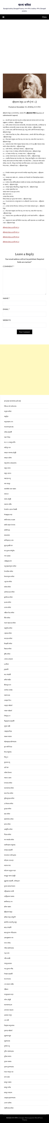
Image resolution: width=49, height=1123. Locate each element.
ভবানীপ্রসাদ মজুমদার (9, 845)
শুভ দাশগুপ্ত (7, 979)
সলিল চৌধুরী (7, 999)
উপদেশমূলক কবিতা (9, 576)
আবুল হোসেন (7, 473)
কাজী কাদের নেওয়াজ (9, 520)
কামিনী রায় (7, 530)
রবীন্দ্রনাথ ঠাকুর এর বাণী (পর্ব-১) (11, 227)
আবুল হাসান (7, 468)
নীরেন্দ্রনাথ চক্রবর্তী (9, 721)
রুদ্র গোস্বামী (7, 927)
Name (6, 298)
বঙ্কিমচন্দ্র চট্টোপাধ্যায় (10, 741)
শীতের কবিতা (7, 834)
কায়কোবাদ (7, 535)
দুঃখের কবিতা (7, 602)
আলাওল (6, 494)
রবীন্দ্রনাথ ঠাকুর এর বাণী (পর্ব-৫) (11, 242)
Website (7, 320)
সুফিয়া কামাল (7, 1056)
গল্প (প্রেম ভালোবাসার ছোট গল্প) (12, 401)
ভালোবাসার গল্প (8, 1005)
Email (6, 309)
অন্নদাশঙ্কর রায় (8, 427)
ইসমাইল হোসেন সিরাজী (10, 509)
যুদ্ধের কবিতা (7, 809)
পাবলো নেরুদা (7, 778)
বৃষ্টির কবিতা (7, 654)
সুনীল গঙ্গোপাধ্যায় (9, 1051)
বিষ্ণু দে (6, 757)
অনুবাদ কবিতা (7, 411)
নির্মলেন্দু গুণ (7, 716)
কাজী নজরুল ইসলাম (9, 525)
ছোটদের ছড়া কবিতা (9, 592)
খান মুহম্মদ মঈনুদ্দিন (9, 551)
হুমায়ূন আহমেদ (8, 1092)
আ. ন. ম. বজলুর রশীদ (9, 442)
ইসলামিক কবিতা (8, 571)
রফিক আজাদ (7, 907)
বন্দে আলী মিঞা (8, 747)
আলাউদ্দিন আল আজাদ (10, 489)
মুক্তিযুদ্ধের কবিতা (9, 798)
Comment (8, 266)
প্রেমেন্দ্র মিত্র (8, 731)
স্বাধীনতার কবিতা (8, 1108)
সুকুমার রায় (7, 1041)
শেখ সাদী (6, 1020)
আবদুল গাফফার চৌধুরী (10, 452)
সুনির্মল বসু (7, 1046)
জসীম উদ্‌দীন (7, 680)
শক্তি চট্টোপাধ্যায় (9, 948)
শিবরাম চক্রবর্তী (8, 974)
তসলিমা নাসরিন (8, 690)
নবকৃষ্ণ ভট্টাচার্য (8, 705)
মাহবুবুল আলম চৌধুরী (9, 876)
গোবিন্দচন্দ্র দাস (8, 561)
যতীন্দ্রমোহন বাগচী (9, 891)
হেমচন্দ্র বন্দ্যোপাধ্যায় (9, 1098)
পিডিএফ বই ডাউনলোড (10, 406)
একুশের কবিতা (8, 581)
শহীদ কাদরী (7, 958)
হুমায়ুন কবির (7, 1087)
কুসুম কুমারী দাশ (8, 545)
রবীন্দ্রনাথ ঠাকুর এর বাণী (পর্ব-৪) (11, 237)
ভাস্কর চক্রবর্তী (8, 850)
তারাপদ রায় (7, 695)
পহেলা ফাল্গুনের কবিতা (10, 623)
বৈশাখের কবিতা (8, 783)
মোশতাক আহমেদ (8, 1010)
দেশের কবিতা (7, 607)
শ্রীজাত (6, 989)
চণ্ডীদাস (6, 664)
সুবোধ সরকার (7, 1061)
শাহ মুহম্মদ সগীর (8, 969)
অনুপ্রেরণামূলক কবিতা (10, 566)
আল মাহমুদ (7, 483)
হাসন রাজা (7, 1077)
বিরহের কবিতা (7, 649)
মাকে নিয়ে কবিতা (8, 793)
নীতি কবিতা (7, 618)
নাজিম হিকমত (8, 772)
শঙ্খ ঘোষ (6, 953)
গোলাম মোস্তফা (8, 659)
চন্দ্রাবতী (6, 669)
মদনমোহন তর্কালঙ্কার (10, 855)
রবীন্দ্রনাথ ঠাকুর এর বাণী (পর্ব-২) (11, 232)
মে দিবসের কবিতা (8, 803)
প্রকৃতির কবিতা (8, 628)
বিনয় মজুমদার (7, 752)
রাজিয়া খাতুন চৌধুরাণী (10, 917)
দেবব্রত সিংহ (7, 700)
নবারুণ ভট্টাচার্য (8, 711)
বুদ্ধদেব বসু (7, 762)
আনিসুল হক (7, 447)
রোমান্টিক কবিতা (8, 829)
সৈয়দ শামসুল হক (8, 1072)
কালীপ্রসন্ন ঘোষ (8, 540)
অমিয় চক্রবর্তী (8, 432)
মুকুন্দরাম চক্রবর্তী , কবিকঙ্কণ (12, 881)
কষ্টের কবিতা (7, 587)
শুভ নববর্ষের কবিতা (9, 839)
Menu (44, 17)
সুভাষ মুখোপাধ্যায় (9, 1067)
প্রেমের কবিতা (8, 633)
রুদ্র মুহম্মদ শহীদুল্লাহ (10, 932)
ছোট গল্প (6, 767)
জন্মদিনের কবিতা (8, 597)
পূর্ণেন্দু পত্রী (7, 726)
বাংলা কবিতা (24, 5)
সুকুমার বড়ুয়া (7, 1036)
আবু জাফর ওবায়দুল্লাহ (10, 463)
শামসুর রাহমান (8, 963)
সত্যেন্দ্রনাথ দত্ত (8, 994)
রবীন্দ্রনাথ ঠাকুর (8, 912)
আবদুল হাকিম (8, 458)
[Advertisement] (24, 45)
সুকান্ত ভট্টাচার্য (8, 1030)
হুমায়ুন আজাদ (7, 1082)
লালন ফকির (7, 943)
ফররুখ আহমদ (8, 736)
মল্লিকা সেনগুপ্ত (8, 860)
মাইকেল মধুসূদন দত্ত (10, 870)
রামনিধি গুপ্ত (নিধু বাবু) (10, 922)
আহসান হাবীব (8, 504)
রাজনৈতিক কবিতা (8, 819)
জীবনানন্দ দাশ (7, 685)
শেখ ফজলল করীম (9, 984)
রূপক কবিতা (7, 824)
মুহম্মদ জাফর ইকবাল (9, 886)
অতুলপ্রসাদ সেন (8, 422)
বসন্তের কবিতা (8, 638)
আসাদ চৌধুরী (7, 499)
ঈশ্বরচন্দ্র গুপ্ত (8, 514)
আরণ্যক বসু (7, 478)
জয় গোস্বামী (7, 674)
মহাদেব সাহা (7, 865)
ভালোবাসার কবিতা (9, 788)
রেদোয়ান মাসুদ (8, 1015)
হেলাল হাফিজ (7, 1103)
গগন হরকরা (7, 556)
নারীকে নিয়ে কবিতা (9, 612)
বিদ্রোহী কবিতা (8, 643)
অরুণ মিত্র (7, 437)
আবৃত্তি (6, 416)
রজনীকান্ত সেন (8, 901)
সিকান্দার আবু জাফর (9, 1025)
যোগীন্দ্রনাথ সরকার (9, 896)
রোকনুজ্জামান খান (8, 937)
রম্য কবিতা (7, 814)
